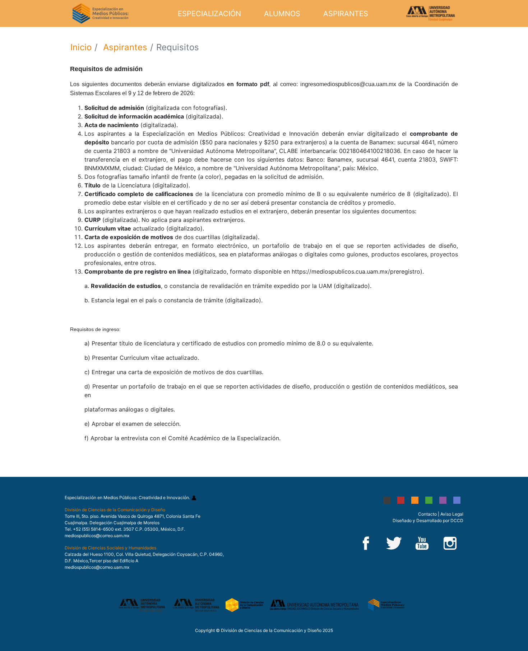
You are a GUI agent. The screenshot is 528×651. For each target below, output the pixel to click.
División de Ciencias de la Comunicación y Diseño (115, 509)
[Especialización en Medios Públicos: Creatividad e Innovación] (386, 604)
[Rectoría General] (386, 499)
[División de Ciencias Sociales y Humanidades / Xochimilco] (315, 604)
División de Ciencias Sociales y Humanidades (110, 547)
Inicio (81, 47)
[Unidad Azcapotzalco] (400, 499)
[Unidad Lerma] (442, 499)
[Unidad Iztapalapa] (428, 499)
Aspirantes (345, 13)
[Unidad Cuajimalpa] (414, 499)
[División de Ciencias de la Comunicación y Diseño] (245, 604)
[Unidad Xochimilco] (456, 499)
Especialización (209, 13)
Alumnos (282, 13)
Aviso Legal (451, 514)
